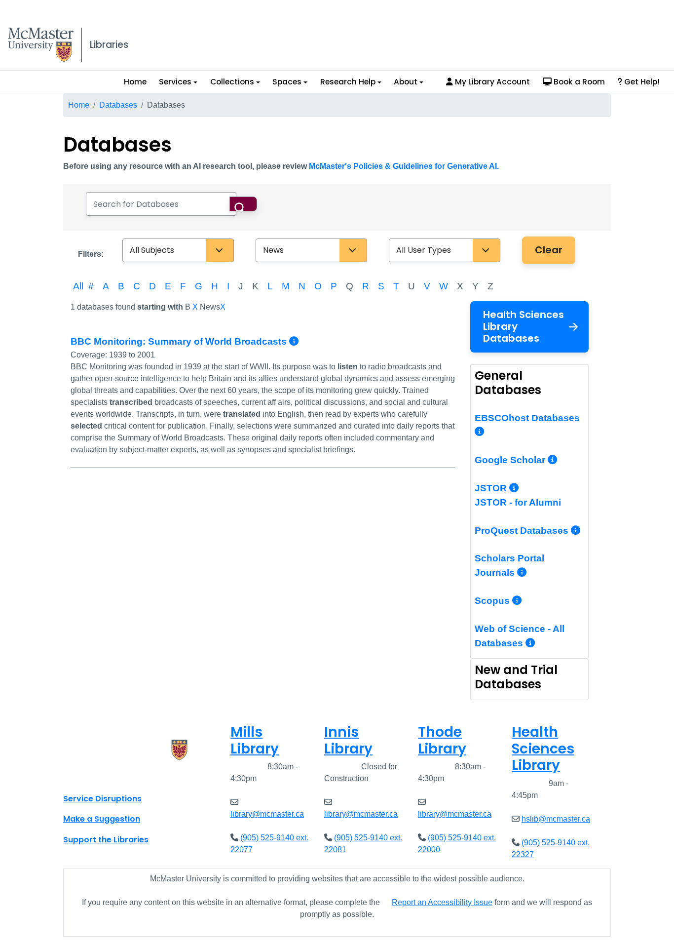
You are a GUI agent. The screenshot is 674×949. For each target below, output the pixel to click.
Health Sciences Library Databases (523, 326)
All (78, 286)
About (405, 82)
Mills (254, 740)
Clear (548, 250)
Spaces (286, 82)
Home (135, 82)
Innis (348, 740)
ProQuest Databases (523, 530)
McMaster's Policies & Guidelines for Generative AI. (404, 166)
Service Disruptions (102, 798)
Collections (232, 82)
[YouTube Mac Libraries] (109, 776)
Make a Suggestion (101, 819)
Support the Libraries (106, 839)
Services (175, 82)
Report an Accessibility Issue (442, 902)
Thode (442, 740)
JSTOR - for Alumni (518, 502)
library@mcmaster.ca (267, 814)
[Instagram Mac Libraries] (96, 776)
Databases (118, 105)
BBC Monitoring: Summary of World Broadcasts (180, 341)
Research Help (347, 82)
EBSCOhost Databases (527, 418)
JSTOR (492, 488)
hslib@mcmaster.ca (556, 819)
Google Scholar (511, 460)
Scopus (493, 600)
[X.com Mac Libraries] (83, 776)
